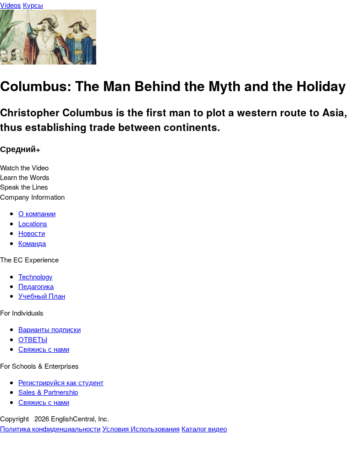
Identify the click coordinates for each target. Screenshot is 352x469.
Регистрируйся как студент (61, 382)
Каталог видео (204, 428)
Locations (32, 223)
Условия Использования (141, 428)
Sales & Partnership (48, 392)
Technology (35, 276)
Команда (32, 243)
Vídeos (10, 5)
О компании (36, 213)
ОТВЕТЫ (32, 339)
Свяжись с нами (43, 349)
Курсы (33, 5)
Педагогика (36, 286)
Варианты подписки (49, 329)
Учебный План (41, 295)
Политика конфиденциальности (50, 428)
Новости (31, 233)
